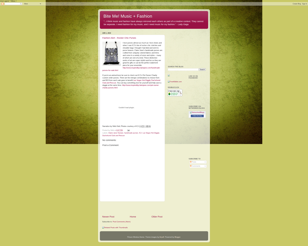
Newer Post (108, 216)
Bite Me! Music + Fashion (127, 16)
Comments (195, 166)
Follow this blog (197, 116)
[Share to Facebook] (147, 126)
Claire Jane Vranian (115, 133)
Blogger (177, 237)
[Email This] (140, 126)
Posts (193, 162)
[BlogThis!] (143, 126)
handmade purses (131, 133)
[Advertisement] (132, 208)
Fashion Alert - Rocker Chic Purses (119, 38)
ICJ (140, 133)
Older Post (156, 216)
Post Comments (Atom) (122, 222)
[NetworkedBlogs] (197, 112)
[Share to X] (145, 126)
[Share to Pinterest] (149, 126)
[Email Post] (127, 130)
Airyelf (161, 237)
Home (133, 216)
